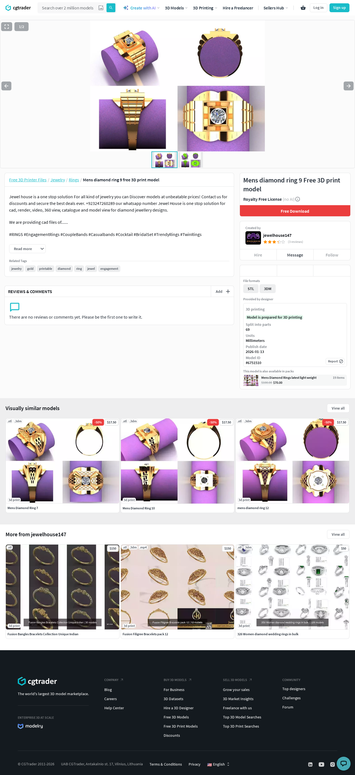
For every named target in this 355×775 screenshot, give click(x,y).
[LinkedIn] (311, 764)
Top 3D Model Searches (242, 717)
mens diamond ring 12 (253, 508)
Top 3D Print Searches (241, 726)
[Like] (258, 270)
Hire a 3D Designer (179, 707)
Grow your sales (236, 689)
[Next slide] (349, 86)
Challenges (291, 697)
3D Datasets (173, 698)
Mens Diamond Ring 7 (22, 508)
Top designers (293, 688)
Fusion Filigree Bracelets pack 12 (145, 634)
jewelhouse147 (277, 235)
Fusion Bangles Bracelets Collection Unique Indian (42, 634)
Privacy (195, 764)
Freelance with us (237, 707)
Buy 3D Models (175, 680)
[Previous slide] (6, 86)
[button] (101, 7)
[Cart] (303, 7)
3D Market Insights (238, 698)
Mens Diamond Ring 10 (139, 508)
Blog (108, 689)
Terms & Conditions (165, 764)
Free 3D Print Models (181, 726)
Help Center (114, 707)
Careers (110, 698)
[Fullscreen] (6, 26)
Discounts (172, 735)
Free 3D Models (176, 717)
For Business (174, 689)
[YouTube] (322, 764)
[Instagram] (333, 764)
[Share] (331, 270)
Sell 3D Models (235, 680)
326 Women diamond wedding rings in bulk (267, 634)
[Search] (110, 7)
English (216, 764)
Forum (287, 707)
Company (111, 680)
